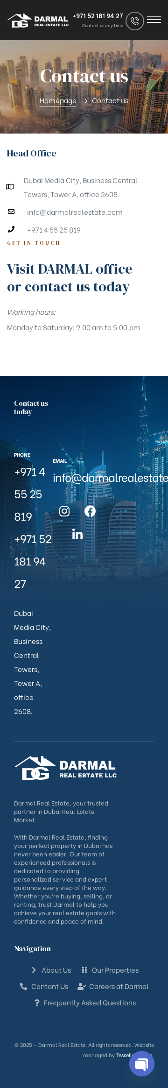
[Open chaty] (141, 1063)
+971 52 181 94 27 (98, 16)
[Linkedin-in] (77, 534)
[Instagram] (64, 511)
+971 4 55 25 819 (29, 492)
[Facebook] (90, 511)
